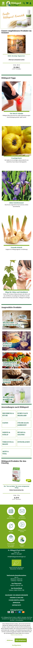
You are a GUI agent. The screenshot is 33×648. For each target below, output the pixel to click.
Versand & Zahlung (16, 597)
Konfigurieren (16, 645)
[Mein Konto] (30, 3)
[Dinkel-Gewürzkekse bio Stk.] (16, 475)
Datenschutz (16, 605)
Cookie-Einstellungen (16, 600)
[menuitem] (22, 3)
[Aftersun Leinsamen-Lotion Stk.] (16, 44)
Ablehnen (10, 640)
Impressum (16, 602)
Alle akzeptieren (21, 640)
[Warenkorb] (27, 3)
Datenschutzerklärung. (16, 635)
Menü (3, 4)
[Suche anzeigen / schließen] (24, 3)
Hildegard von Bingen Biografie (16, 595)
